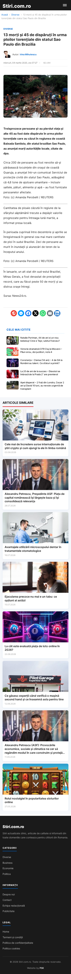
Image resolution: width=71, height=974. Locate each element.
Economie (8, 868)
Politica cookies (11, 948)
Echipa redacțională (14, 905)
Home (6, 931)
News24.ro (19, 295)
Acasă (4, 14)
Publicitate (8, 911)
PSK (42, 968)
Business (7, 862)
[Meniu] (64, 5)
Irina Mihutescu (28, 54)
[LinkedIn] (57, 313)
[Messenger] (21, 313)
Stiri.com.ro (13, 826)
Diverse (15, 14)
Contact (7, 899)
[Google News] (14, 313)
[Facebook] (28, 313)
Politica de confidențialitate (18, 942)
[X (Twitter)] (35, 313)
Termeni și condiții (13, 937)
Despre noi (9, 894)
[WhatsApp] (43, 313)
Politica (7, 873)
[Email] (50, 313)
